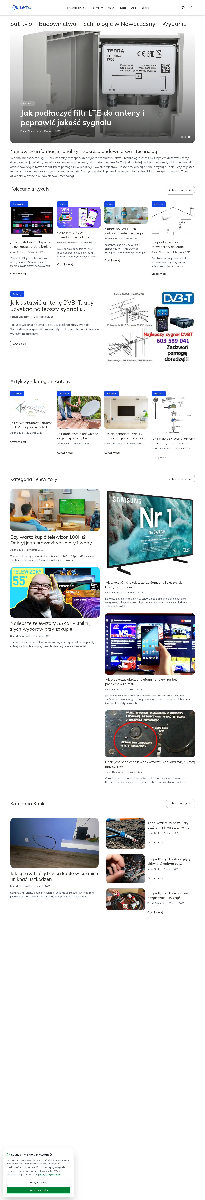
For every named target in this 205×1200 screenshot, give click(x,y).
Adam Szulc (16, 252)
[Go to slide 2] (185, 137)
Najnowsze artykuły (76, 7)
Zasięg (145, 7)
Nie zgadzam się (38, 1182)
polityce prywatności (50, 1174)
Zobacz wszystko (180, 190)
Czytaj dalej (19, 343)
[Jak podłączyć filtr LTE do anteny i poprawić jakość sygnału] (102, 87)
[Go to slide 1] (182, 137)
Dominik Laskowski (67, 242)
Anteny (111, 7)
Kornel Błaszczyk (29, 131)
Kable (123, 7)
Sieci (63, 203)
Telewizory (97, 7)
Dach (134, 7)
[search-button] (183, 7)
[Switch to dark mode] (192, 8)
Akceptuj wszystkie (38, 1190)
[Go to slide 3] (189, 137)
